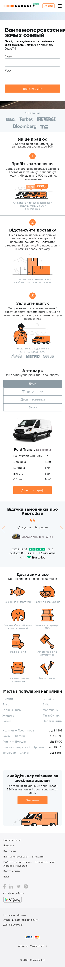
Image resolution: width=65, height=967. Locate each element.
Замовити (32, 800)
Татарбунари (51, 715)
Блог (6, 876)
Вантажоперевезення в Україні (23, 856)
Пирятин (8, 698)
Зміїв (46, 704)
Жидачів (8, 715)
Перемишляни (52, 721)
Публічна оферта (14, 915)
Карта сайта (11, 871)
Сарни (6, 721)
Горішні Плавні (12, 709)
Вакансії (8, 845)
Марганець (50, 709)
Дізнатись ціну (32, 88)
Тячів (5, 704)
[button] (3, 529)
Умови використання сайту (20, 919)
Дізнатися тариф (33, 490)
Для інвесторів (13, 924)
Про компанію (12, 840)
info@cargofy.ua (13, 893)
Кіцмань (48, 698)
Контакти (9, 851)
